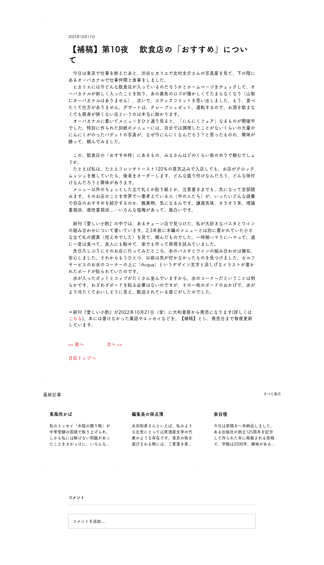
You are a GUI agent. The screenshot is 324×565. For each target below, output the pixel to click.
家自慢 (220, 414)
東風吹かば (60, 414)
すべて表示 (272, 394)
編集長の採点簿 (148, 414)
